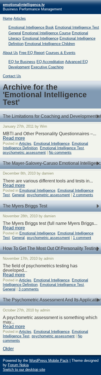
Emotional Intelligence (40, 38)
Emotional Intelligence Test (77, 27)
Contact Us (12, 76)
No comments (60, 152)
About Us (10, 53)
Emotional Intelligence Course (46, 33)
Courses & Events (60, 53)
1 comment (82, 238)
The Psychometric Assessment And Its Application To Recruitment (52, 299)
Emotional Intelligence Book (31, 27)
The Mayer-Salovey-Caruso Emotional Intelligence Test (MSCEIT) (52, 163)
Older (8, 348)
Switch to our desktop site (24, 369)
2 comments (83, 195)
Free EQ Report (32, 53)
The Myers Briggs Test (25, 206)
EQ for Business (21, 62)
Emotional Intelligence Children (50, 44)
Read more (14, 138)
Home (7, 18)
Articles (19, 18)
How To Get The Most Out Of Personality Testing (50, 248)
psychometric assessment (24, 152)
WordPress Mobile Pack (48, 360)
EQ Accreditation (50, 62)
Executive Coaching (47, 67)
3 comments (29, 289)
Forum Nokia (18, 365)
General (14, 33)
